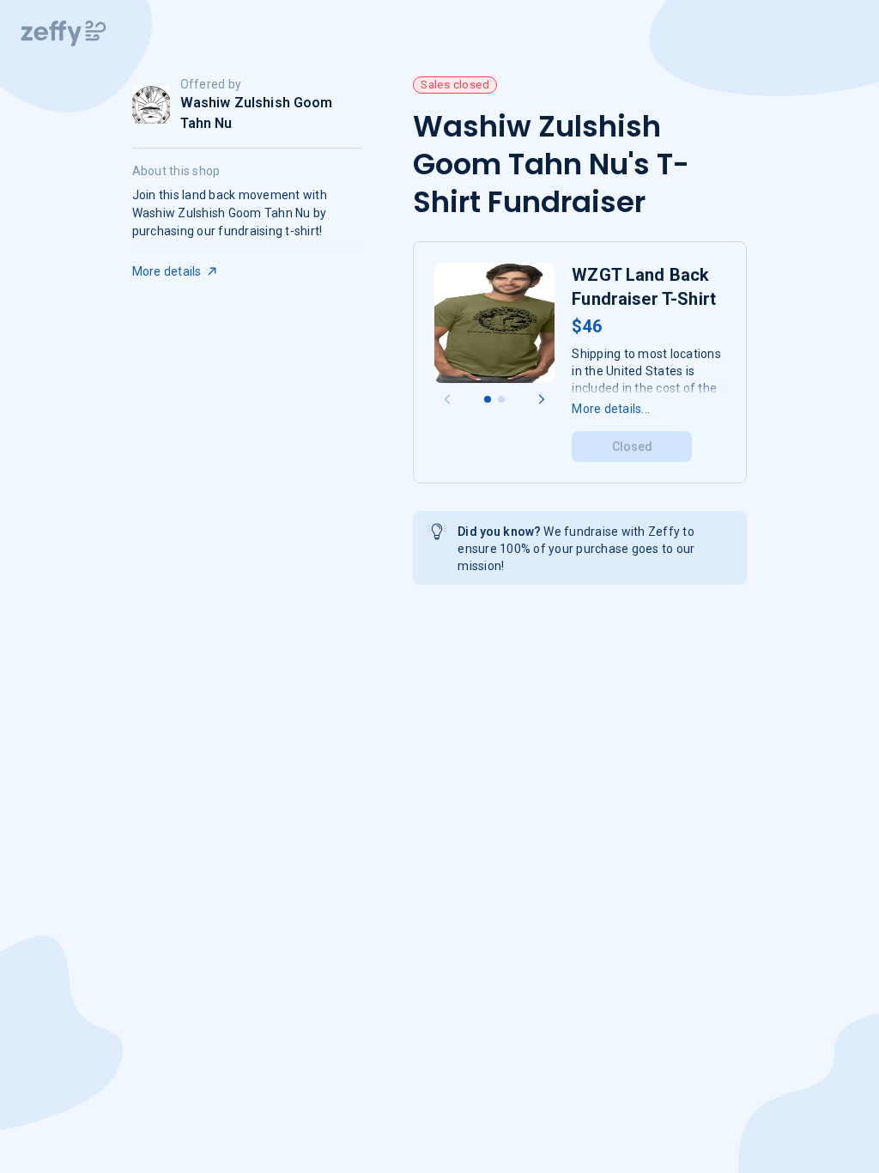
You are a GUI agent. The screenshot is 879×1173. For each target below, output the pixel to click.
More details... (611, 409)
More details (167, 271)
